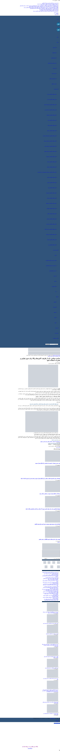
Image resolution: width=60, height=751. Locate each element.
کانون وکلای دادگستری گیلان (51, 213)
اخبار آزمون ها (54, 73)
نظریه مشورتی (54, 286)
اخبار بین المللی (53, 83)
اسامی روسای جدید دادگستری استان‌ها (52, 633)
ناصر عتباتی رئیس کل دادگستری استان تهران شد (50, 623)
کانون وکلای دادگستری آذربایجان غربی (50, 109)
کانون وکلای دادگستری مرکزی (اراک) (50, 229)
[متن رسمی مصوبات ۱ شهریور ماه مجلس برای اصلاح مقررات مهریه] (52, 461)
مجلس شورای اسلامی (51, 443)
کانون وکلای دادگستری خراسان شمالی (50, 151)
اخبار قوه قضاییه (53, 57)
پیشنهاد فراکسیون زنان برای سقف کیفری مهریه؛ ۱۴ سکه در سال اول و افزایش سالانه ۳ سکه (43, 6)
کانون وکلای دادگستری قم (52, 187)
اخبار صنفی (54, 47)
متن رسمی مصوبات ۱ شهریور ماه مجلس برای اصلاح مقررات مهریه (47, 3)
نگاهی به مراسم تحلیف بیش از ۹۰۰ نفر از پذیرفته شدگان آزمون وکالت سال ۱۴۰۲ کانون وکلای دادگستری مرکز (41, 7)
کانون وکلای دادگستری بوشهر (51, 130)
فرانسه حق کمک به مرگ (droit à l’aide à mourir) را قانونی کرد (48, 9)
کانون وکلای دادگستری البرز (52, 120)
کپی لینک (49, 444)
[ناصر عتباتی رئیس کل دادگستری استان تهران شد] (52, 622)
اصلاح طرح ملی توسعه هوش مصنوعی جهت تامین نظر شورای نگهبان (47, 524)
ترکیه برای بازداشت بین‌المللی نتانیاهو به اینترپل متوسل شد (49, 10)
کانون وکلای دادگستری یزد (52, 244)
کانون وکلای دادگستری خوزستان (51, 156)
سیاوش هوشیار (52, 718)
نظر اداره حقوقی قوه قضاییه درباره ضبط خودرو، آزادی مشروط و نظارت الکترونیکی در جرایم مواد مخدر (50, 584)
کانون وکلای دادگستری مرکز (51, 94)
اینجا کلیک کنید (30, 748)
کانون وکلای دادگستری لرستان (51, 218)
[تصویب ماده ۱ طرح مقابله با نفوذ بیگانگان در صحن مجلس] (52, 537)
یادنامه (55, 317)
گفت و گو (54, 307)
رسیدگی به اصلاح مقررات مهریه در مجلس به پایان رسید (49, 4)
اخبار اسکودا (54, 52)
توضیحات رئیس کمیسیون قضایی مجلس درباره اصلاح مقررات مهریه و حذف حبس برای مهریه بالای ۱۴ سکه (40, 478)
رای (55, 291)
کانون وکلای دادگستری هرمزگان (51, 234)
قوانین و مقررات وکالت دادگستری (51, 260)
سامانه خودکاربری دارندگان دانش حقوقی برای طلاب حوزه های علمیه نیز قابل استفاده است (44, 8)
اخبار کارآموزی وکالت (52, 78)
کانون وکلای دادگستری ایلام (52, 125)
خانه (57, 37)
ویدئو (55, 322)
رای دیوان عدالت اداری (52, 270)
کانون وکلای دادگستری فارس (51, 177)
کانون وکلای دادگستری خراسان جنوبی (50, 146)
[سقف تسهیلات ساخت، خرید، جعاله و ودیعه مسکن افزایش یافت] (52, 701)
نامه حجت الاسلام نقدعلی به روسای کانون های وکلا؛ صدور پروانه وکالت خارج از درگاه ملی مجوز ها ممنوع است (50, 645)
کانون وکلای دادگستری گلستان (51, 208)
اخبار (57, 42)
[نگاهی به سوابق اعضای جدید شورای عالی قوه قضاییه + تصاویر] (52, 655)
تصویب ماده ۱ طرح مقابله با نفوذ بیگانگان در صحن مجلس (49, 539)
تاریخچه (55, 312)
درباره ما (56, 327)
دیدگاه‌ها (59, 542)
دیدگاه (57, 296)
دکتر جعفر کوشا (57, 443)
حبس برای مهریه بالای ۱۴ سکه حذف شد (52, 577)
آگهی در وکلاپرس (55, 338)
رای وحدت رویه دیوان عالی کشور (51, 265)
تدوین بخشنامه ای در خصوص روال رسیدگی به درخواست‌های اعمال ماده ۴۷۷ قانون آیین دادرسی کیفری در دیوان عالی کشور (39, 5)
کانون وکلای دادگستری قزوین (51, 182)
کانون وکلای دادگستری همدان (51, 239)
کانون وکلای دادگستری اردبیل (51, 99)
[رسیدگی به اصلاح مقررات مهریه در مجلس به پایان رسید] (52, 491)
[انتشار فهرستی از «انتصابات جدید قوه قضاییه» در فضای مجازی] (52, 712)
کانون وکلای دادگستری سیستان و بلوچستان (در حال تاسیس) (47, 172)
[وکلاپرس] (58, 25)
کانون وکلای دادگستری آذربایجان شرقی (50, 104)
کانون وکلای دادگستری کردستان (51, 192)
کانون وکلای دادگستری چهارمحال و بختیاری (49, 135)
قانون (55, 255)
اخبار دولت (54, 68)
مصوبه (55, 281)
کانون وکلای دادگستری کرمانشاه (51, 203)
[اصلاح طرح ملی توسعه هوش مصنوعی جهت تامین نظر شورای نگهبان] (52, 522)
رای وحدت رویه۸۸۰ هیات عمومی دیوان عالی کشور (50, 572)
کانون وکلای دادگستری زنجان (51, 161)
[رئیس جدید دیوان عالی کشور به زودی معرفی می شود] (52, 677)
